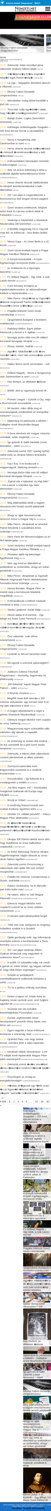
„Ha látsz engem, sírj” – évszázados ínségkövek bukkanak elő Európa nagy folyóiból (23, 791)
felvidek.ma (17, 215)
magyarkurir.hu (6, 135)
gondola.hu (14, 105)
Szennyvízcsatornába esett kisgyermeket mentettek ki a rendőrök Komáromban (20, 770)
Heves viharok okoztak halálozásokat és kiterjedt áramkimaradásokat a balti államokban (24, 186)
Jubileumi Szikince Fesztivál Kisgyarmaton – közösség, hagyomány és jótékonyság (23, 675)
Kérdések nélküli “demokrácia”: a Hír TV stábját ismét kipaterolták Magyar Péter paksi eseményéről (24, 1055)
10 (36, 1101)
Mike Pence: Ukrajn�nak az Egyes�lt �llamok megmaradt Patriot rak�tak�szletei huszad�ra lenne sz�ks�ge (25, 302)
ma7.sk (40, 69)
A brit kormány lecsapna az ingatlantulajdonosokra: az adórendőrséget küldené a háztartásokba (23, 289)
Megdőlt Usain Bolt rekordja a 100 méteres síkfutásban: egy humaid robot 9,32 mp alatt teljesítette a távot (24, 702)
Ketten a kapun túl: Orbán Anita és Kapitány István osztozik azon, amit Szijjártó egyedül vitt (24, 1000)
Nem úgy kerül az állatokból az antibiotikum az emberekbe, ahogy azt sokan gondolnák (24, 567)
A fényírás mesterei (18, 693)
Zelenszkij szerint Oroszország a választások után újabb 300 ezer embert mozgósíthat (22, 868)
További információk (34, 1508)
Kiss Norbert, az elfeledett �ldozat (26, 381)
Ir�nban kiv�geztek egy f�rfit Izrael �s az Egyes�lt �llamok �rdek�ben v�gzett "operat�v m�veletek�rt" (24, 1089)
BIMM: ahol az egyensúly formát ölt (26, 390)
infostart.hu (21, 281)
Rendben (17, 1508)
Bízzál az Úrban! (16, 800)
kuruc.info (38, 78)
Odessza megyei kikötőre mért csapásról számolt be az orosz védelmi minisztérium (21, 907)
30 (47, 1101)
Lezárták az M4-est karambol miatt (26, 654)
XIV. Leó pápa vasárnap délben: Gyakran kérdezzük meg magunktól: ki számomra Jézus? (21, 954)
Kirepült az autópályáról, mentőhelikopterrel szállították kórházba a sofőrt (23, 979)
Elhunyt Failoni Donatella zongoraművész (13, 49)
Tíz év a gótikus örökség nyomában (27, 987)
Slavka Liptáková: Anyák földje (24, 609)
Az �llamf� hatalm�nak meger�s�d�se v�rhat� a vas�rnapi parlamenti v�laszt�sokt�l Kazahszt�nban (25, 827)
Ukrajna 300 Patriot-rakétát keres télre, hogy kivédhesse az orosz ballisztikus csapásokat (25, 843)
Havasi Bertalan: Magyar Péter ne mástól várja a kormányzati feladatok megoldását (22, 592)
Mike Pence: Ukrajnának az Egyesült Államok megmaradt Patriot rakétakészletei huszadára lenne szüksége (24, 579)
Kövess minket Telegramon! (19, 3)
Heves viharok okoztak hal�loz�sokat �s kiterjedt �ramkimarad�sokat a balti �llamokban (25, 152)
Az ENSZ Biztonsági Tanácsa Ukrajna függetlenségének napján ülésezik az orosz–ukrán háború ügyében (24, 855)
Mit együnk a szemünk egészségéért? (28, 663)
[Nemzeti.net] (25, 9)
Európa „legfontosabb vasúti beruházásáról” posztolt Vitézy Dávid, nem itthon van (23, 1021)
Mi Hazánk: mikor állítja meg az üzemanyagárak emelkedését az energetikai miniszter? (24, 412)
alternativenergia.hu (8, 178)
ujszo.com (16, 87)
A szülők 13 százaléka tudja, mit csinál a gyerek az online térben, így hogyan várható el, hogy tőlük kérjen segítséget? (25, 966)
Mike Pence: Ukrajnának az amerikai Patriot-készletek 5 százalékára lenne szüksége (24, 528)
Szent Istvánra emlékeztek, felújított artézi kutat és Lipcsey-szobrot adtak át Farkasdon (23, 211)
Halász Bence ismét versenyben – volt (28, 364)
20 (42, 1101)
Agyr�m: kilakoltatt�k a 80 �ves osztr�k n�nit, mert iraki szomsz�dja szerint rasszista (25, 355)
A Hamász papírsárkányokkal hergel (27, 916)
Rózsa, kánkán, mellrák (20, 346)
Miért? (37, 3)
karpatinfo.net (6, 459)
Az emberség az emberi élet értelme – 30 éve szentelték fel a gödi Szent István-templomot (24, 745)
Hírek (3, 57)
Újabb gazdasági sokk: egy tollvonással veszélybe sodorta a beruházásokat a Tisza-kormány (25, 941)
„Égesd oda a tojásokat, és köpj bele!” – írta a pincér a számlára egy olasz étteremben (24, 485)
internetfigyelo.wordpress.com (24, 899)
